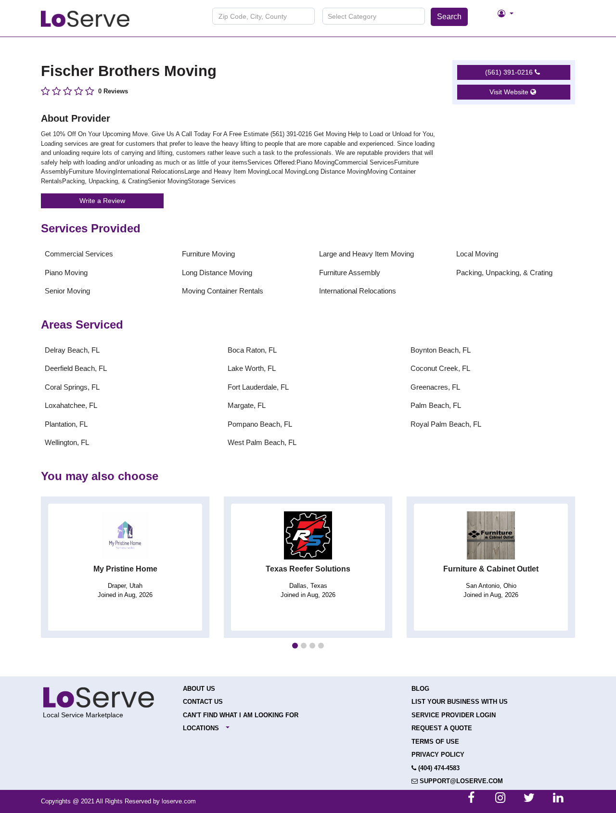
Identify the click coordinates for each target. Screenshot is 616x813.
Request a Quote (441, 728)
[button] (295, 645)
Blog (420, 688)
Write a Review (102, 200)
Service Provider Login (453, 715)
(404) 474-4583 (438, 768)
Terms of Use (435, 741)
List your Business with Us (459, 701)
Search (449, 17)
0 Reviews (113, 91)
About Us (199, 688)
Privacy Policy (437, 754)
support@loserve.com (460, 781)
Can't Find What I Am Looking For (240, 715)
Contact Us (203, 701)
